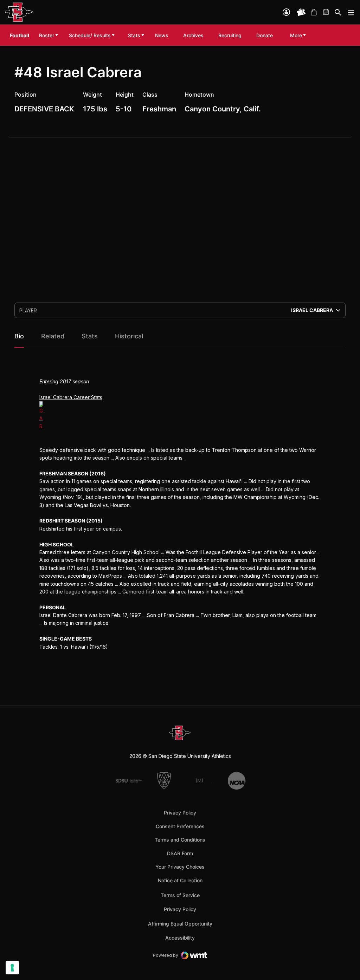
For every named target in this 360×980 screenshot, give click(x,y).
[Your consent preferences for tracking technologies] (12, 967)
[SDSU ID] (286, 12)
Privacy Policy (180, 813)
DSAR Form (180, 853)
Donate (266, 35)
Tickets (301, 12)
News (161, 35)
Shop (313, 12)
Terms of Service (180, 895)
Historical (129, 336)
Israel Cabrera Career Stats (70, 397)
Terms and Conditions (180, 840)
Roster (46, 35)
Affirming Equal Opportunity (180, 924)
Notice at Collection (180, 880)
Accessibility (180, 937)
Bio (19, 336)
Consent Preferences (180, 826)
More (296, 35)
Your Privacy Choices (180, 867)
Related (52, 336)
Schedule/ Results (90, 35)
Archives (193, 35)
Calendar (326, 12)
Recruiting (231, 35)
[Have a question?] (335, 944)
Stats (134, 35)
